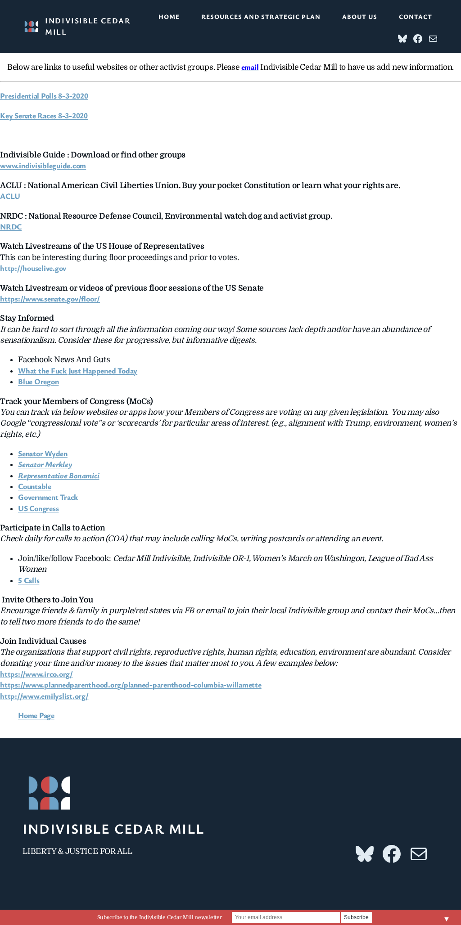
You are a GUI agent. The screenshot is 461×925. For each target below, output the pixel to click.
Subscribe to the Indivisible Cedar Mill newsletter (159, 917)
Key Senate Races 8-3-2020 (44, 115)
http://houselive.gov (33, 268)
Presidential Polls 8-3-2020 (44, 95)
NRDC (11, 226)
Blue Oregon (38, 381)
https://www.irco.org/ (36, 674)
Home (169, 16)
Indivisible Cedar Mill (113, 828)
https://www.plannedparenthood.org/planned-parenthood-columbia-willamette (131, 684)
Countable (34, 486)
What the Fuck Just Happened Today (77, 370)
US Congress (38, 508)
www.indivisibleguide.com (43, 165)
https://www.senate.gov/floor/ (50, 298)
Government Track (48, 497)
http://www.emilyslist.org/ (44, 696)
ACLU (10, 196)
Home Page (36, 715)
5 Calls (28, 580)
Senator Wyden (43, 453)
